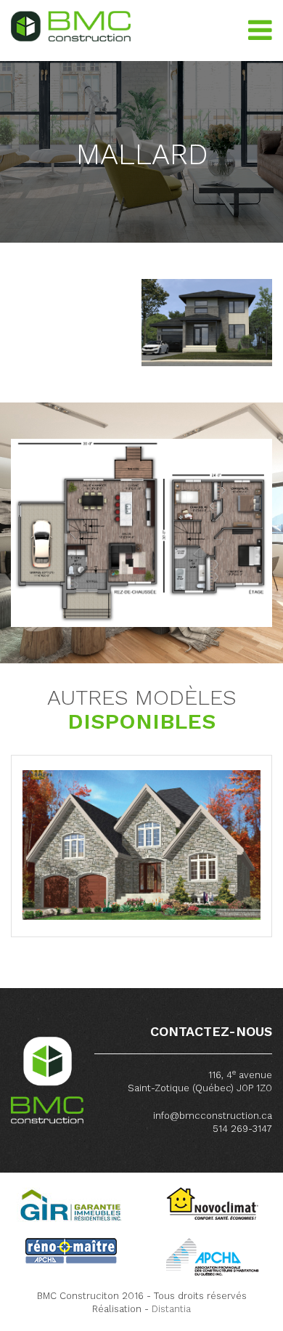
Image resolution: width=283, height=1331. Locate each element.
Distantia (171, 1308)
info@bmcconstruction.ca (212, 1115)
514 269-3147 (242, 1128)
